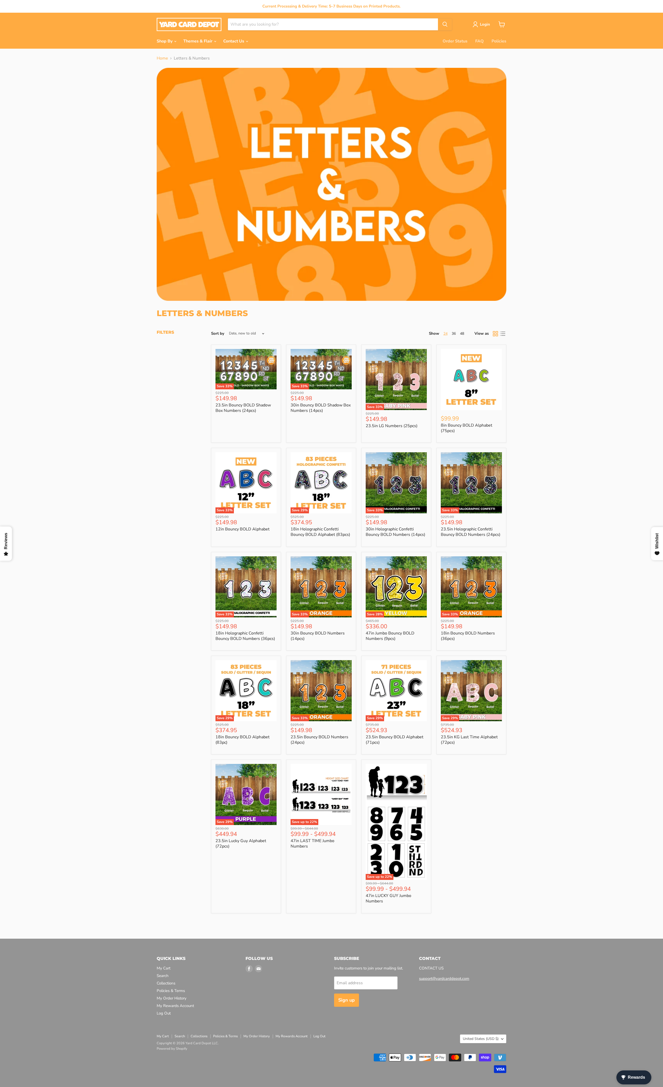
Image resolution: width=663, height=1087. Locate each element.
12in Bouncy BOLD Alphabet (242, 529)
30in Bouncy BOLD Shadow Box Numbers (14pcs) (321, 407)
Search (163, 975)
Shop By (165, 41)
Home (162, 58)
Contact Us (234, 41)
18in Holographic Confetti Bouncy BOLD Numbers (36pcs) (245, 635)
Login (485, 24)
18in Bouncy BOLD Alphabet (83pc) (242, 739)
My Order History (171, 998)
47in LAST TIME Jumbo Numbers (312, 843)
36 (454, 333)
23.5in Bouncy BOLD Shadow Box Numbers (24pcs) (243, 407)
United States (481, 1038)
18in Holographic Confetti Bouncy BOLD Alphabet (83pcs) (320, 531)
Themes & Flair (198, 41)
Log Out (164, 1013)
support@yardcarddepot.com (444, 978)
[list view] (502, 333)
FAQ (479, 41)
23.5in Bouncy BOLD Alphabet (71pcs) (394, 739)
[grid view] (495, 333)
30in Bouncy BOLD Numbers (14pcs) (318, 635)
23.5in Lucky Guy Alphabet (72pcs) (240, 843)
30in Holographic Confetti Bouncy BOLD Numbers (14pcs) (395, 531)
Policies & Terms (171, 990)
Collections (166, 983)
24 (445, 333)
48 (462, 333)
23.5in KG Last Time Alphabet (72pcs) (469, 739)
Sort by (217, 333)
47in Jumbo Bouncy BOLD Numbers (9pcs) (390, 635)
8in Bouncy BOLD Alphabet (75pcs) (466, 428)
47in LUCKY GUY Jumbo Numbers (388, 898)
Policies (499, 41)
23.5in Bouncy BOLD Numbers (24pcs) (319, 739)
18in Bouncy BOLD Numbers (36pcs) (468, 635)
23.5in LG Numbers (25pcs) (391, 426)
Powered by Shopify (172, 1048)
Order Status (455, 41)
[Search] (445, 24)
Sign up (346, 1000)
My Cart (163, 968)
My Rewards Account (175, 1005)
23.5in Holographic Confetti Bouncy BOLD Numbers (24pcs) (470, 531)
